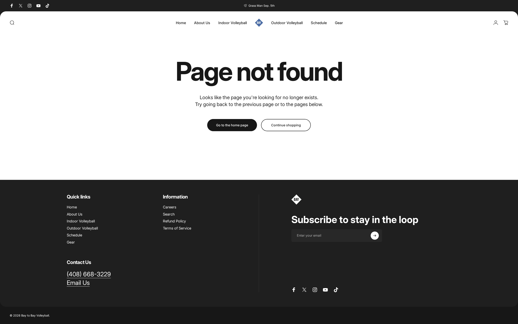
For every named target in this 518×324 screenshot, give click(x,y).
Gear (71, 242)
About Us (74, 214)
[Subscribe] (375, 236)
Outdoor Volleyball (82, 228)
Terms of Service (177, 228)
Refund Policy (174, 221)
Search (169, 214)
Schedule (74, 235)
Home (72, 207)
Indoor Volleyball (81, 221)
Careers (169, 207)
